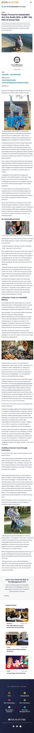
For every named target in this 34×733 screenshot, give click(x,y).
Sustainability (5, 74)
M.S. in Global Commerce (9, 710)
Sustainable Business (15, 74)
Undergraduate (24, 696)
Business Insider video (14, 390)
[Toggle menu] (30, 2)
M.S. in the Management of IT (25, 710)
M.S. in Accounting (9, 703)
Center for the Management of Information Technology (15, 82)
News (9, 696)
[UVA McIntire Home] (17, 720)
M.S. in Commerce (25, 703)
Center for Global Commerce (9, 80)
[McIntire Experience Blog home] (10, 2)
